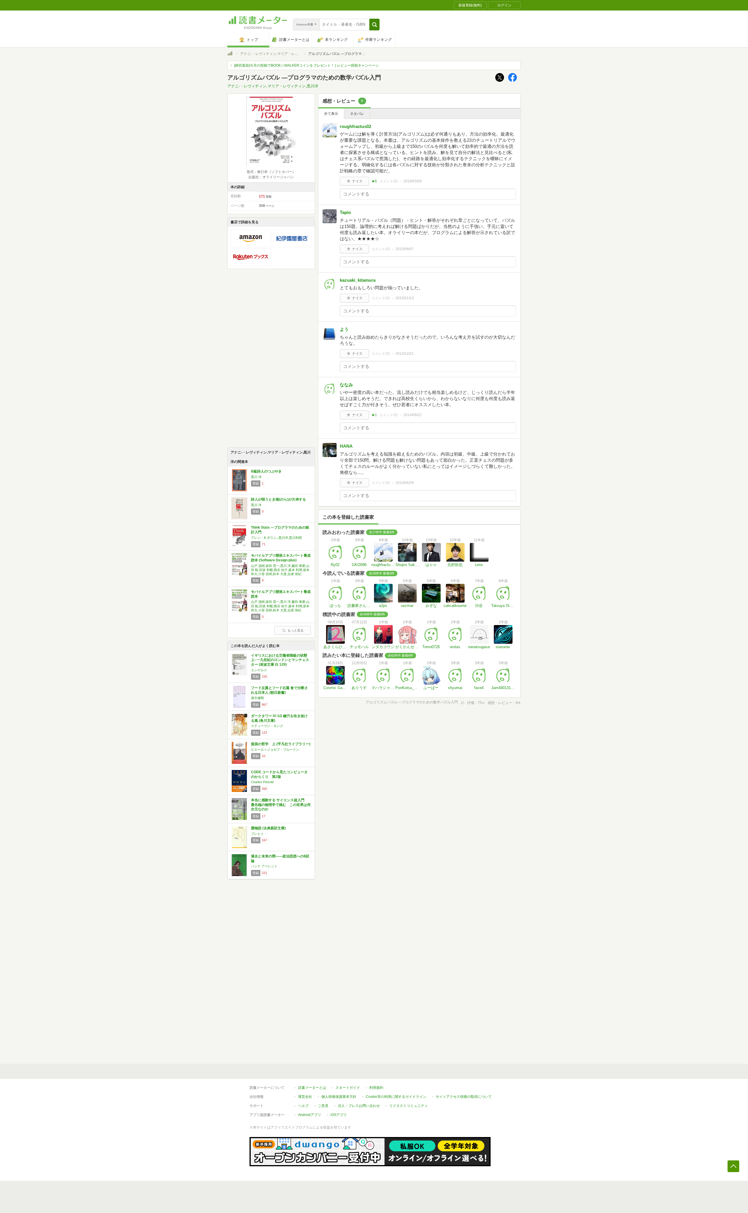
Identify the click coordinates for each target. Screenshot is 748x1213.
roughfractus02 (355, 126)
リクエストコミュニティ (408, 1106)
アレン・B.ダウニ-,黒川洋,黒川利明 (276, 537)
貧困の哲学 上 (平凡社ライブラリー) (280, 744)
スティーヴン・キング (267, 726)
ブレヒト (257, 833)
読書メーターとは (312, 1087)
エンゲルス (259, 670)
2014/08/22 (413, 415)
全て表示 (331, 114)
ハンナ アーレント (264, 866)
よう (344, 329)
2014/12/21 (405, 353)
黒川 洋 (256, 477)
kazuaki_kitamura (357, 280)
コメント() (388, 181)
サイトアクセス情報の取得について (464, 1096)
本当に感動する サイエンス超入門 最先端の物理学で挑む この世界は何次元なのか (281, 804)
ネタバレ (357, 114)
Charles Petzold (262, 782)
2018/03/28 (413, 181)
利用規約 (376, 1087)
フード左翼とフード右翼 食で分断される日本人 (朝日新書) (279, 690)
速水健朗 (257, 698)
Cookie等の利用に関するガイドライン (396, 1096)
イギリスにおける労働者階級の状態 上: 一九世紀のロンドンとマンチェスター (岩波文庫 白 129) (280, 660)
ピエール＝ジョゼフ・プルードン (275, 749)
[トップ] (230, 54)
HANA (346, 446)
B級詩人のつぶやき (266, 471)
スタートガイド (347, 1087)
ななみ (346, 384)
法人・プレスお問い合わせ (359, 1106)
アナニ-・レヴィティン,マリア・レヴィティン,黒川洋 (282, 54)
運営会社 (305, 1096)
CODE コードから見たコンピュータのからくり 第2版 (279, 774)
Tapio (345, 212)
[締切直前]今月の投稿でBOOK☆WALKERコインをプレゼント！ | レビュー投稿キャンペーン (306, 65)
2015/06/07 (405, 249)
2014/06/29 (405, 482)
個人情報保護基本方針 (338, 1096)
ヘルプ (303, 1106)
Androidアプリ (309, 1115)
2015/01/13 (405, 298)
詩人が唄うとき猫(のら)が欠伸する (278, 499)
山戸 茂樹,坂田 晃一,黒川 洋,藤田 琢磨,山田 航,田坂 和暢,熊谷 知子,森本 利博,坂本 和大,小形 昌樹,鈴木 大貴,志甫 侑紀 (280, 570)
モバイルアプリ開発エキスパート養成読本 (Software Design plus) (281, 557)
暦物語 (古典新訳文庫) (268, 828)
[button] (374, 24)
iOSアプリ (338, 1115)
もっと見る (296, 630)
